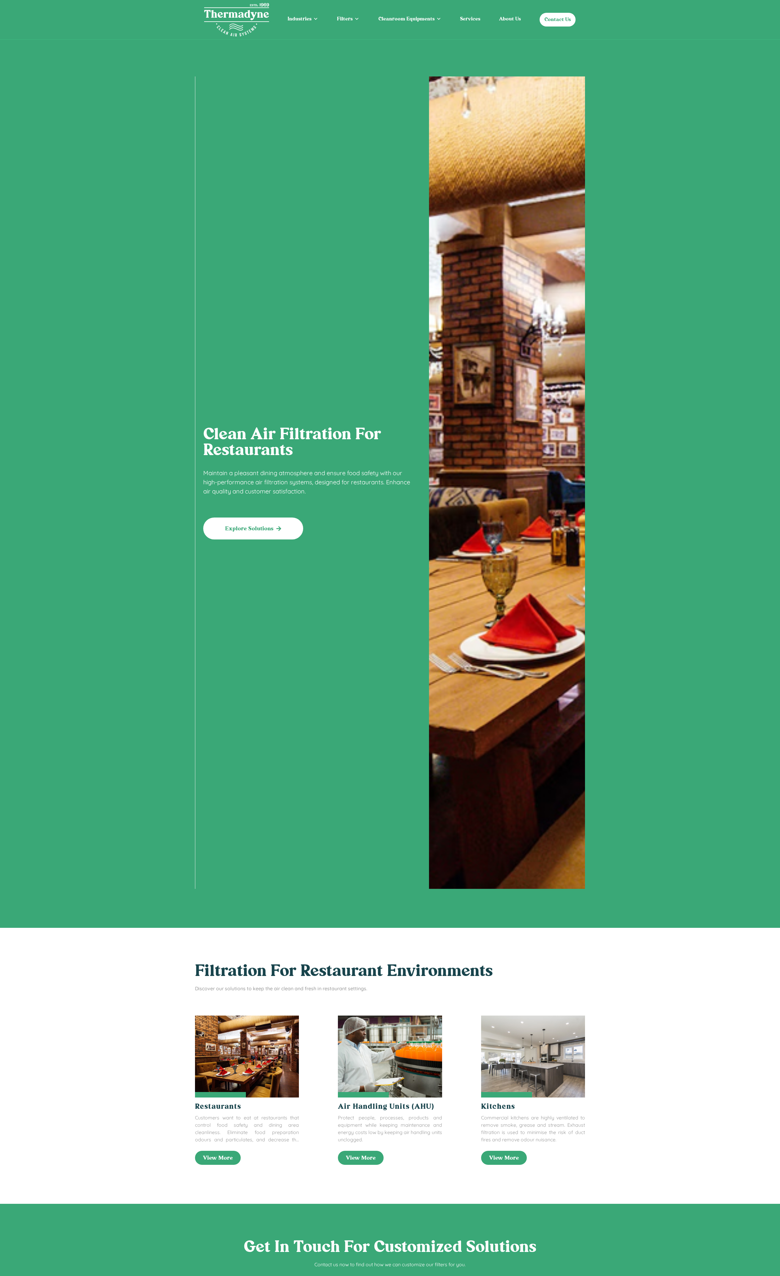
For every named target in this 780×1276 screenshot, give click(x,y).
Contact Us (557, 19)
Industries (299, 18)
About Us (510, 18)
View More (218, 1158)
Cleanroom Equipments (406, 18)
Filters (345, 18)
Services (470, 18)
